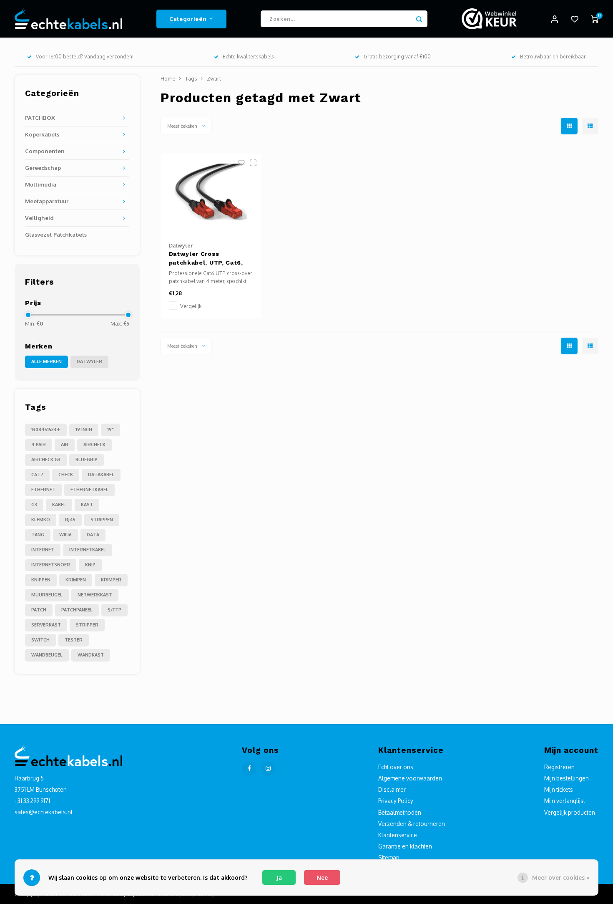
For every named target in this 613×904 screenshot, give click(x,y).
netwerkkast (95, 595)
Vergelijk (190, 306)
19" (110, 429)
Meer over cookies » (561, 877)
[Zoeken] (419, 18)
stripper (87, 625)
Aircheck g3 (45, 459)
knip (90, 565)
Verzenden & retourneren (411, 823)
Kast (87, 505)
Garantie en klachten (405, 846)
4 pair (38, 444)
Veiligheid (39, 217)
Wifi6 (65, 535)
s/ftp (114, 610)
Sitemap (388, 857)
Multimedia (40, 184)
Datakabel (101, 474)
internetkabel (87, 550)
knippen (40, 580)
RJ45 (70, 520)
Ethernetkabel (89, 489)
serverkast (46, 625)
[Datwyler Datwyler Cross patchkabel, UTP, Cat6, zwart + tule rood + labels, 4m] (211, 194)
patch (38, 610)
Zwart (214, 78)
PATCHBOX (40, 117)
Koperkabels (42, 134)
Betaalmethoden (399, 812)
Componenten (45, 150)
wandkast (91, 655)
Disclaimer (392, 789)
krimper (111, 580)
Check (65, 474)
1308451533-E (45, 429)
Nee (322, 877)
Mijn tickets (558, 789)
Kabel (59, 505)
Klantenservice (397, 834)
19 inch (83, 429)
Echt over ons (395, 766)
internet (42, 550)
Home (168, 78)
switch (40, 640)
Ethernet (43, 489)
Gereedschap (43, 167)
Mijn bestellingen (566, 778)
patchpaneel (77, 610)
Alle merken (46, 361)
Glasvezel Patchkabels (56, 234)
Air (64, 444)
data (93, 535)
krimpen (75, 580)
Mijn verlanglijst (564, 800)
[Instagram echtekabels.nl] (268, 768)
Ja (279, 877)
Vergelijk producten (569, 812)
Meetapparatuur (46, 201)
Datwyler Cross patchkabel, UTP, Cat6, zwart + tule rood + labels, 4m (206, 258)
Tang (37, 535)
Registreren (559, 766)
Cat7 (37, 474)
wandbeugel (47, 655)
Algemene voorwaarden (410, 778)
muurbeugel (47, 595)
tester (74, 640)
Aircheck (94, 444)
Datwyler (89, 361)
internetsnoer (50, 565)
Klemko (40, 520)
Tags (191, 78)
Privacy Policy (395, 800)
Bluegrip (86, 459)
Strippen (101, 520)
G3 (34, 505)
